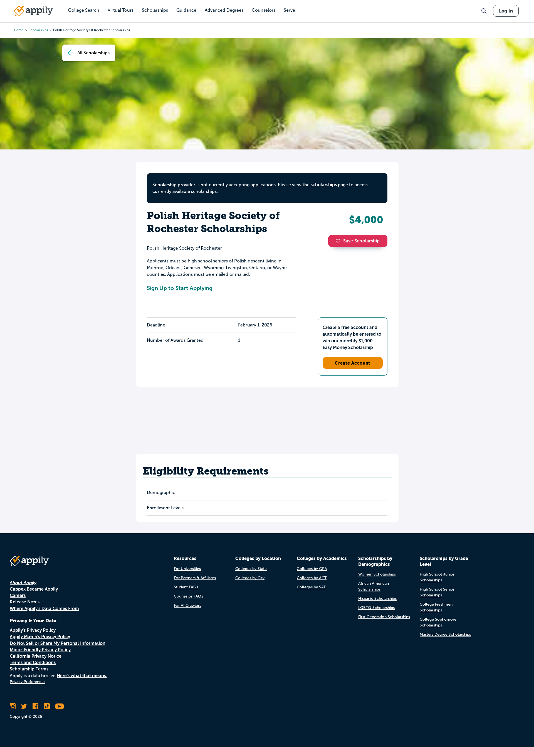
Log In (506, 10)
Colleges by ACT (312, 578)
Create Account (352, 362)
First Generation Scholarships (384, 617)
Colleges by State (251, 569)
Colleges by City (249, 578)
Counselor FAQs (188, 596)
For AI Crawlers (187, 605)
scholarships (38, 30)
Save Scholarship (361, 241)
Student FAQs (186, 587)
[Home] (33, 11)
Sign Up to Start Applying (179, 288)
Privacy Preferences (27, 682)
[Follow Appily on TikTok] (47, 706)
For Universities (187, 569)
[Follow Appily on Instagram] (13, 706)
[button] (339, 241)
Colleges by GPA (312, 569)
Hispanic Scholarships (377, 598)
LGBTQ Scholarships (376, 608)
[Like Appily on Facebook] (35, 706)
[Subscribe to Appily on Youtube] (59, 706)
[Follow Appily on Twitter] (24, 706)
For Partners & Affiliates (195, 578)
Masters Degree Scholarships (445, 634)
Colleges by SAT (311, 587)
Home (18, 30)
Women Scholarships (377, 574)
